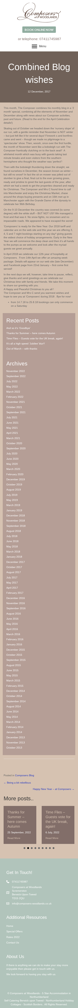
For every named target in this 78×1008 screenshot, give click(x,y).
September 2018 (16, 525)
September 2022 (16, 376)
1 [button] (24, 848)
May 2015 (12, 675)
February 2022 (14, 396)
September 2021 (16, 412)
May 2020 (12, 463)
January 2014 (14, 732)
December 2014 (15, 690)
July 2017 (11, 577)
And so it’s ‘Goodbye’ (18, 328)
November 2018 (15, 520)
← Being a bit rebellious (17, 782)
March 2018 (13, 551)
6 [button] (43, 848)
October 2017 (14, 567)
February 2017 (14, 592)
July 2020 (11, 453)
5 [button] (39, 848)
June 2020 (12, 458)
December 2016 (15, 598)
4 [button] (35, 848)
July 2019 (11, 494)
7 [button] (46, 848)
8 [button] (50, 848)
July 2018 (11, 536)
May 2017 (12, 582)
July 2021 (11, 417)
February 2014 (14, 727)
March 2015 (13, 680)
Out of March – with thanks (21, 348)
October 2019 (14, 484)
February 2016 (14, 639)
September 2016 (16, 608)
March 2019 (13, 505)
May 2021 (12, 427)
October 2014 (14, 696)
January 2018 (14, 556)
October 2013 (14, 747)
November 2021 (15, 401)
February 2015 (14, 685)
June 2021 (12, 422)
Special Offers (14, 931)
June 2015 (12, 670)
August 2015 (13, 665)
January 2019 (14, 510)
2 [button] (28, 848)
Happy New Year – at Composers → (53, 789)
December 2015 (15, 649)
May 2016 (12, 623)
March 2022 (13, 391)
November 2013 (15, 742)
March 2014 (13, 721)
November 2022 (15, 371)
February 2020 (14, 474)
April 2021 (12, 432)
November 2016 (15, 603)
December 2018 (15, 515)
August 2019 (13, 489)
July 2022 (11, 381)
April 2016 (12, 629)
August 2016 (13, 613)
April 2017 (12, 587)
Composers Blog (24, 775)
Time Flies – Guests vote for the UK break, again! (34, 338)
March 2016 (13, 634)
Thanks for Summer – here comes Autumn (30, 333)
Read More (13, 838)
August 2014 (13, 706)
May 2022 (12, 386)
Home (9, 925)
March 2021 (13, 438)
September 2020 (16, 448)
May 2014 (12, 716)
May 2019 (12, 500)
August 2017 (13, 572)
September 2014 (16, 701)
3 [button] (32, 848)
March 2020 (13, 469)
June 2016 (12, 618)
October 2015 (14, 654)
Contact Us (12, 942)
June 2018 (12, 541)
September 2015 (16, 659)
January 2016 (14, 644)
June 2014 (12, 711)
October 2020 (14, 443)
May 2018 (12, 546)
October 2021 (14, 407)
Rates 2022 (13, 937)
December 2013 (15, 737)
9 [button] (53, 848)
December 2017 (15, 562)
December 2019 (15, 479)
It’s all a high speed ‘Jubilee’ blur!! (25, 343)
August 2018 (13, 531)
